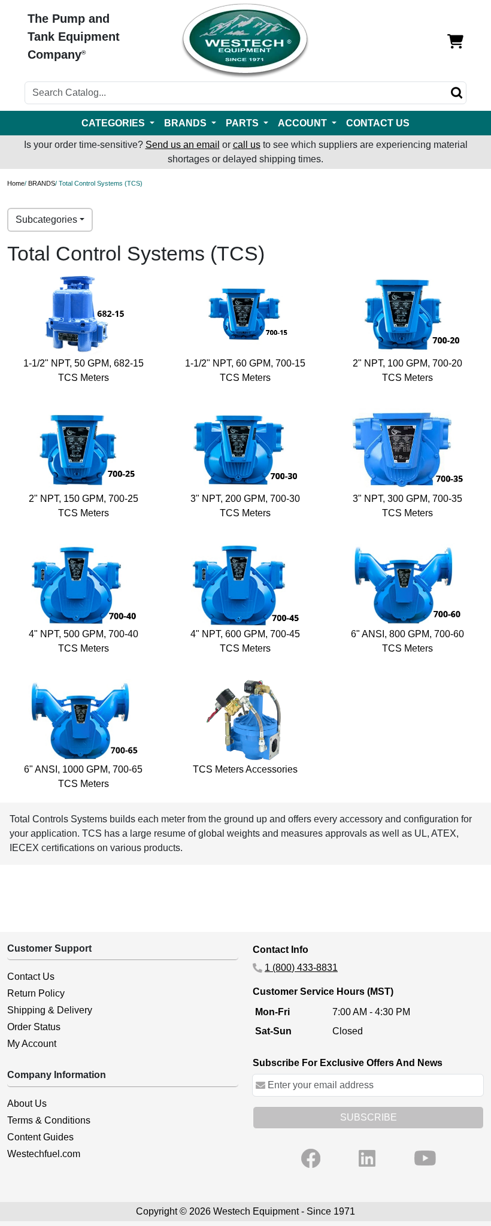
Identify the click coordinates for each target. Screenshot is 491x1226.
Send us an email (183, 145)
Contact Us (30, 976)
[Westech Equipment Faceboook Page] (310, 1158)
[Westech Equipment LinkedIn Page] (367, 1158)
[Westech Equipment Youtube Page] (425, 1158)
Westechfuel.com (43, 1154)
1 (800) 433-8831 (301, 967)
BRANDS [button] (186, 123)
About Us (27, 1103)
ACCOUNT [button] (303, 123)
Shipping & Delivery (49, 1010)
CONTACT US (378, 123)
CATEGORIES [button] (114, 123)
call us (246, 145)
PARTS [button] (243, 123)
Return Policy (36, 993)
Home (16, 183)
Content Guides (40, 1137)
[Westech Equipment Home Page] (245, 41)
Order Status (33, 1027)
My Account (31, 1044)
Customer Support (49, 948)
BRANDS (41, 183)
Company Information (56, 1075)
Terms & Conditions (48, 1120)
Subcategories (46, 219)
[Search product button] (456, 92)
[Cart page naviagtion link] (455, 41)
